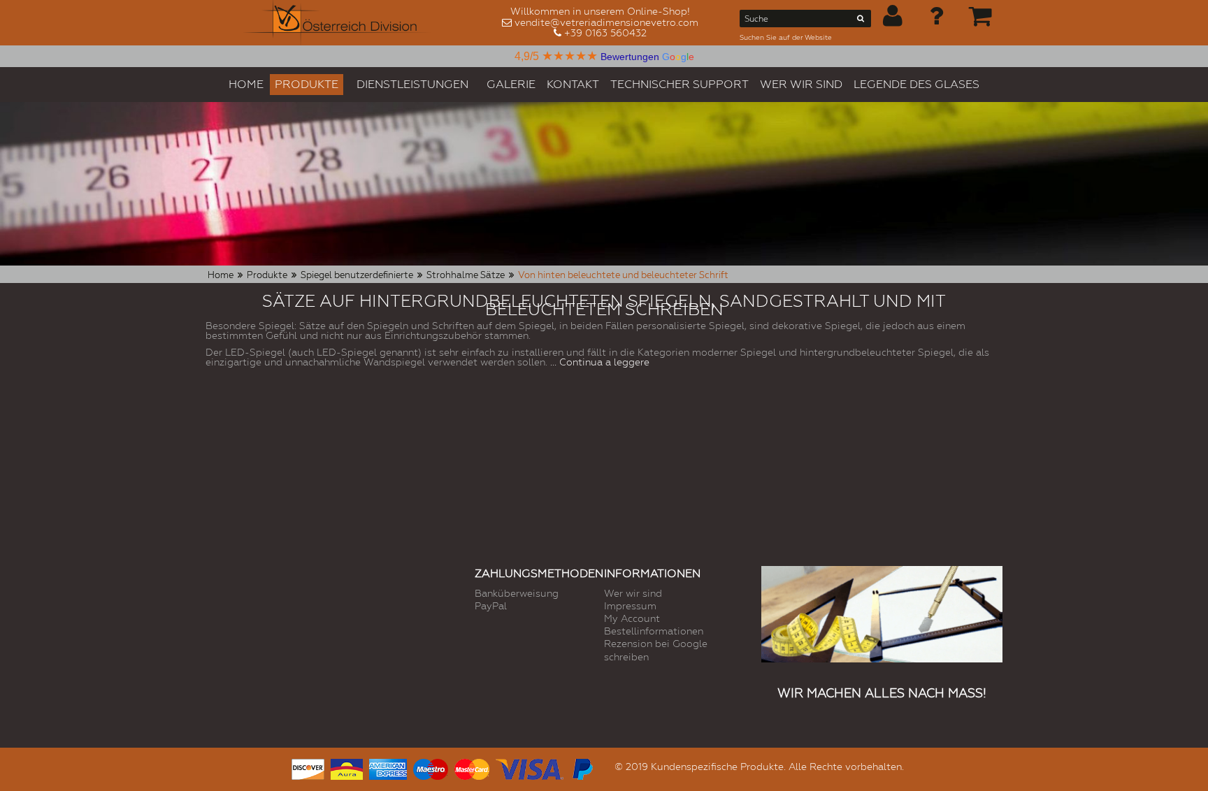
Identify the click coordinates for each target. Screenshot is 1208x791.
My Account (632, 618)
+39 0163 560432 (605, 32)
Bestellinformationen (653, 631)
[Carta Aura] (347, 767)
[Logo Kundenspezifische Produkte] (337, 22)
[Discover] (308, 767)
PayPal (491, 605)
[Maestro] (430, 767)
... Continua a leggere (599, 362)
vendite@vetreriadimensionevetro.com (606, 22)
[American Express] (388, 767)
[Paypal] (582, 767)
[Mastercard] (471, 767)
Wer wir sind (633, 593)
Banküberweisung (517, 593)
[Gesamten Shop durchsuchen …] (861, 21)
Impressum (630, 605)
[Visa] (529, 767)
